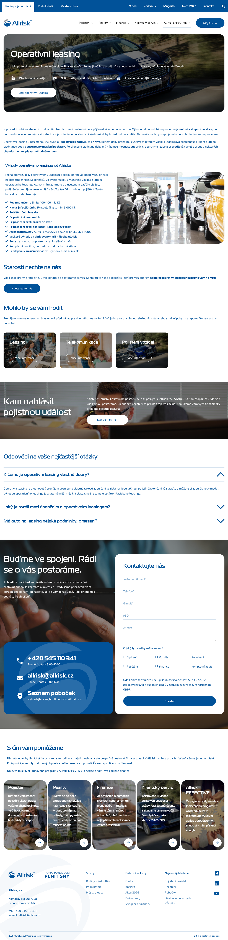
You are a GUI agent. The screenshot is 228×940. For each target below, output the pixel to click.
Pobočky (170, 892)
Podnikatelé (45, 6)
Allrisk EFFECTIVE (175, 22)
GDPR (127, 689)
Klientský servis (145, 22)
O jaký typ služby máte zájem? (143, 648)
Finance (121, 22)
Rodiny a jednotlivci (18, 6)
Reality (103, 22)
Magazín (169, 6)
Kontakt (208, 6)
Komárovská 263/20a (23, 898)
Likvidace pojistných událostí (178, 900)
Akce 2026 (189, 6)
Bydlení (131, 657)
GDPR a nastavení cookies (206, 935)
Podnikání (197, 657)
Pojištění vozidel (175, 881)
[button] (223, 6)
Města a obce (69, 6)
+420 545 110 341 (25, 910)
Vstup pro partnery (137, 903)
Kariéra (148, 6)
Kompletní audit (201, 666)
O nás (132, 6)
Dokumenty (132, 898)
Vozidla (164, 657)
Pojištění (84, 22)
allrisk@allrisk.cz (30, 915)
